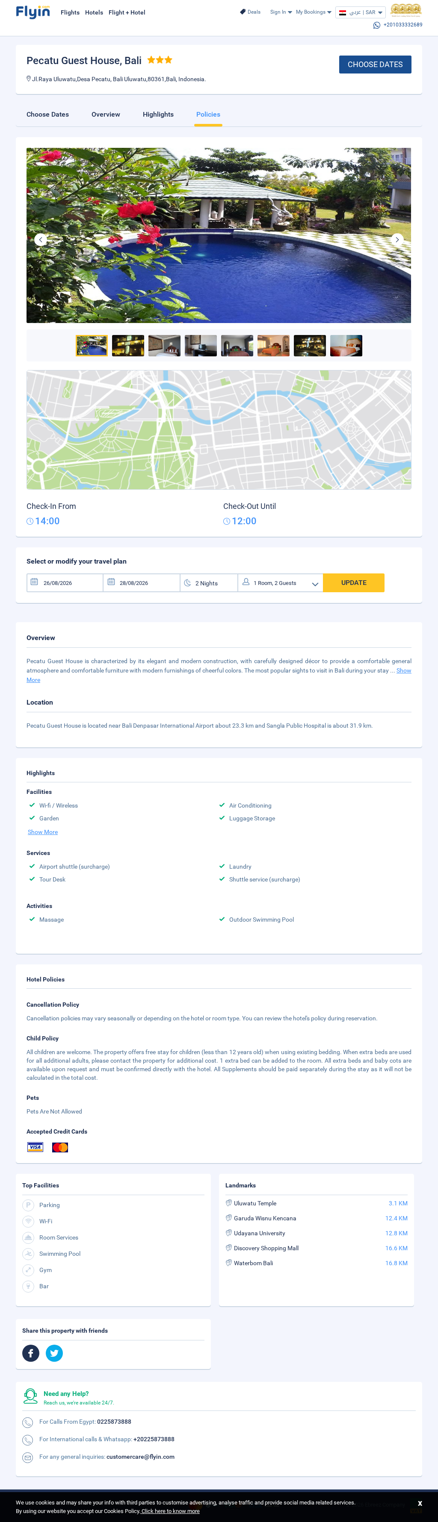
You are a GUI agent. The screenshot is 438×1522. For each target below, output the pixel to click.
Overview (106, 114)
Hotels (94, 12)
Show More (43, 832)
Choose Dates (375, 64)
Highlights (158, 114)
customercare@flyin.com (141, 1456)
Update (354, 583)
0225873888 (114, 1421)
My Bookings (311, 12)
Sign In (278, 12)
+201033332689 (403, 25)
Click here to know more (170, 1511)
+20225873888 (154, 1439)
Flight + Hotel (127, 12)
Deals (254, 12)
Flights (70, 12)
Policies (208, 114)
